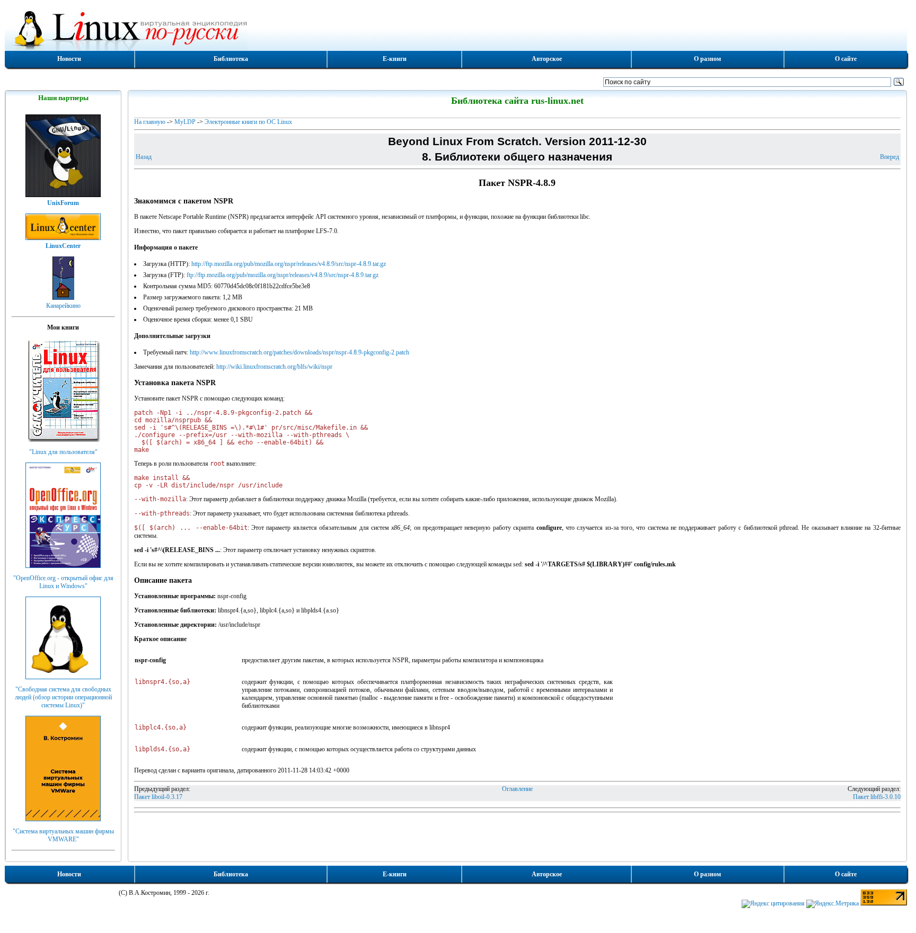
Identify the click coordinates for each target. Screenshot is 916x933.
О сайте (846, 59)
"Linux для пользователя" (63, 452)
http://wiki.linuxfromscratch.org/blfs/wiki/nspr (274, 366)
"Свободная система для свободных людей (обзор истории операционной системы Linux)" (63, 697)
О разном (707, 59)
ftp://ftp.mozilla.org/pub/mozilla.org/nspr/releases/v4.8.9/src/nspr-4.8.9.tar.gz (282, 275)
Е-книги (395, 59)
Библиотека (231, 59)
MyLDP (185, 122)
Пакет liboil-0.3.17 (158, 797)
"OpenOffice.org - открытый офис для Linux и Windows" (63, 582)
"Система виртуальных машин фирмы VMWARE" (63, 835)
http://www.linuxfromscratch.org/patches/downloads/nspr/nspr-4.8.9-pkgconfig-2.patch (299, 352)
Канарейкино (63, 305)
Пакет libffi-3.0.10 (877, 797)
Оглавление (517, 789)
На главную (149, 122)
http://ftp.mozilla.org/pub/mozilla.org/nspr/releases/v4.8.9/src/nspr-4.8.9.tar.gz (288, 264)
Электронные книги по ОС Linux (248, 122)
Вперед (889, 157)
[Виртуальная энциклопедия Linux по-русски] (456, 28)
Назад (144, 157)
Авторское (547, 59)
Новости (69, 59)
